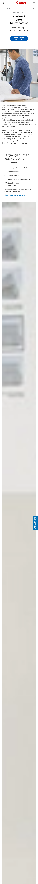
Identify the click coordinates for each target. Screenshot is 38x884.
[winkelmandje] (3, 3)
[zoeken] (9, 2)
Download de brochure (19, 38)
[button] (35, 523)
